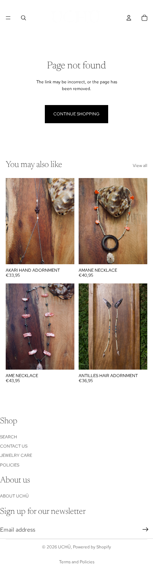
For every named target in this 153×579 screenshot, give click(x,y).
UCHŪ (64, 547)
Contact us (13, 446)
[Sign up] (145, 529)
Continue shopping (76, 114)
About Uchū (14, 496)
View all (140, 165)
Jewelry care (16, 455)
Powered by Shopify (92, 547)
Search (8, 437)
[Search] (23, 18)
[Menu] (8, 18)
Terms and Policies (76, 562)
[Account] (129, 18)
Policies (9, 465)
